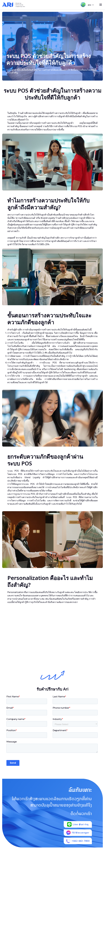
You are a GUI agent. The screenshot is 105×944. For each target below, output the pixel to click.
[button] (91, 5)
